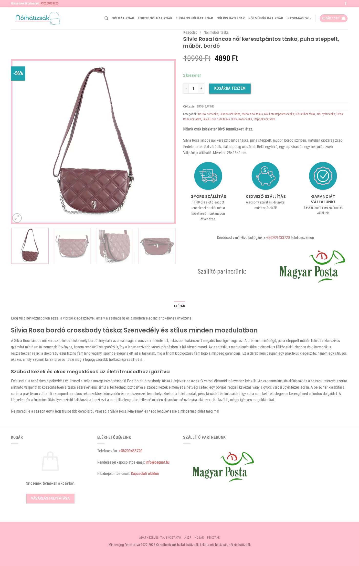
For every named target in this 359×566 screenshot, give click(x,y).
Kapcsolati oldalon (145, 473)
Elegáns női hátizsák (194, 18)
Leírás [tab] (179, 306)
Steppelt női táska (264, 119)
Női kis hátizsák (231, 18)
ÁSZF (187, 537)
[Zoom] (17, 218)
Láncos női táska (230, 114)
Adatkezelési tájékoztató (160, 537)
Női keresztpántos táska (279, 114)
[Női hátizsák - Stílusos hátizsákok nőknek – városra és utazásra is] (35, 18)
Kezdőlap (190, 32)
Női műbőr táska (216, 32)
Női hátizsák (123, 18)
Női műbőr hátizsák (265, 18)
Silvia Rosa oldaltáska (216, 119)
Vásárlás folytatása (50, 498)
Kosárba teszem (230, 88)
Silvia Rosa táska (241, 119)
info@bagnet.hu (157, 462)
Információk (297, 18)
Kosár (199, 537)
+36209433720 (49, 3)
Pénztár (213, 537)
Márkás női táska (252, 114)
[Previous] (20, 141)
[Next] (166, 141)
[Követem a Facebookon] (345, 3)
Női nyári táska (326, 114)
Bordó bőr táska (208, 114)
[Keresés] (106, 18)
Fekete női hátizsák (155, 18)
